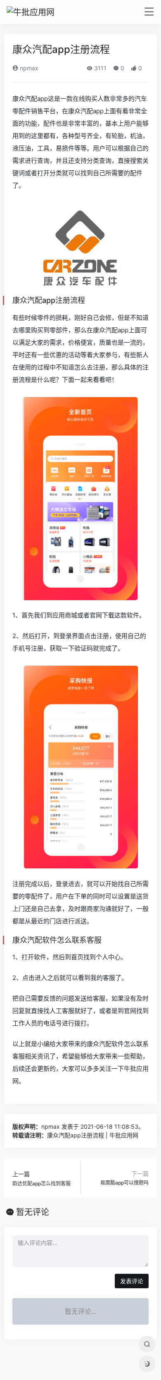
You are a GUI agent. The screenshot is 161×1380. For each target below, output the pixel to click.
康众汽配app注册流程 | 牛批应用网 (92, 1135)
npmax (28, 68)
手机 (18, 648)
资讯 (43, 1056)
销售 (37, 111)
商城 (71, 615)
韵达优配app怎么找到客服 (41, 1183)
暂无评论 (32, 1212)
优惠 (56, 355)
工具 (43, 148)
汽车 (141, 98)
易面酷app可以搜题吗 (124, 1183)
